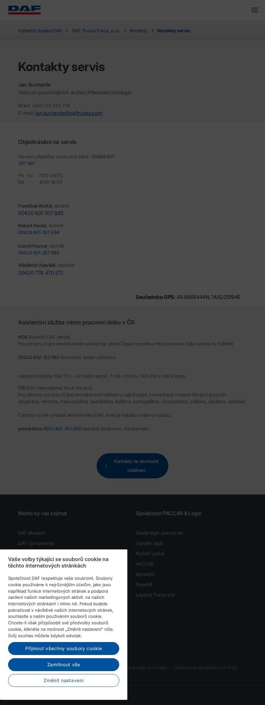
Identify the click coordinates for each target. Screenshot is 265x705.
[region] (63, 624)
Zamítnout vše (63, 664)
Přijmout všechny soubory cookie (63, 648)
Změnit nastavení (63, 680)
